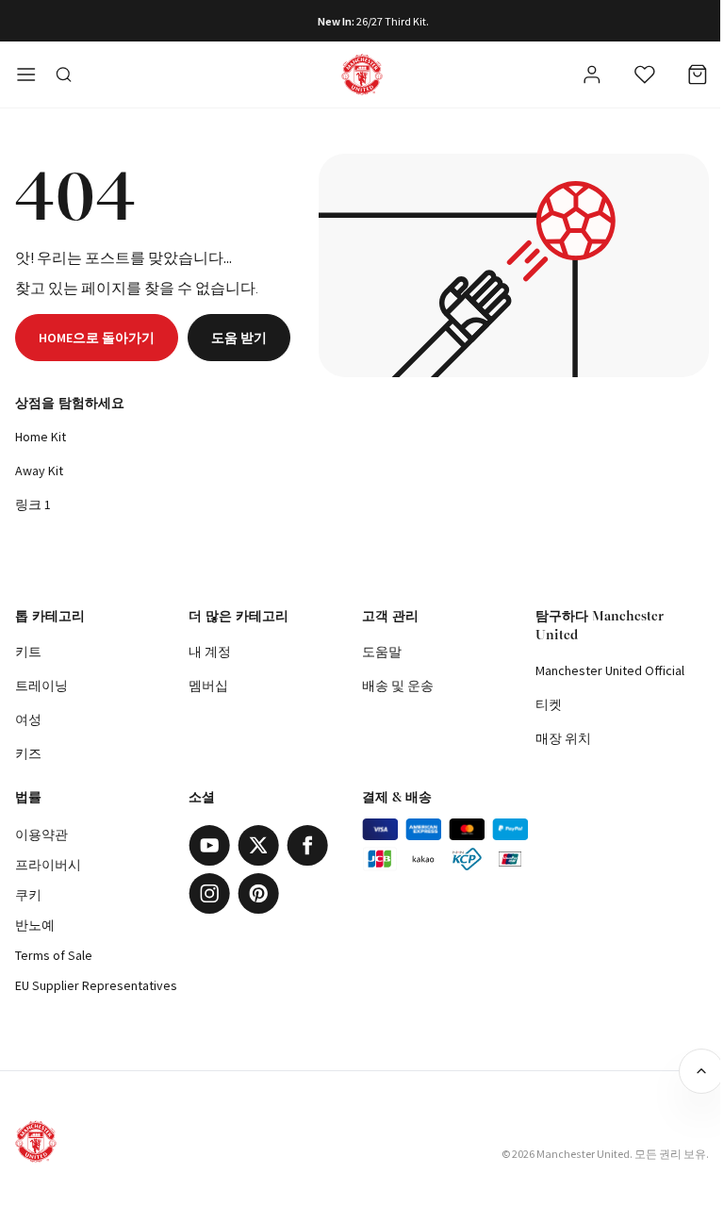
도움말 (382, 651)
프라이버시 (48, 864)
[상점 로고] (362, 74)
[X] (258, 845)
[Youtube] (209, 845)
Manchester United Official (609, 670)
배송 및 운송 (398, 685)
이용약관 (41, 834)
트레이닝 (41, 685)
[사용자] (592, 77)
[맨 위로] (701, 1071)
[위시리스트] (645, 74)
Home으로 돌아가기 (97, 337)
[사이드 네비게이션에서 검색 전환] (64, 74)
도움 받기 (239, 337)
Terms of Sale (53, 955)
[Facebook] (307, 845)
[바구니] (697, 74)
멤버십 (208, 685)
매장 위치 (563, 738)
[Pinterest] (258, 893)
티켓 (548, 704)
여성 (28, 719)
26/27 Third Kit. (392, 21)
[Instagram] (209, 893)
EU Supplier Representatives (96, 985)
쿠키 (28, 894)
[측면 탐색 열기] (26, 74)
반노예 (35, 925)
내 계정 (210, 651)
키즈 (28, 753)
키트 (28, 651)
